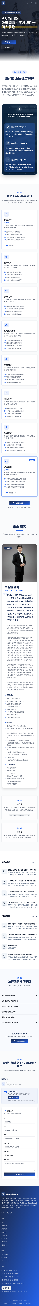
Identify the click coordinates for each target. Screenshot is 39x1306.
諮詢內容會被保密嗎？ (9, 1012)
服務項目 (4, 1229)
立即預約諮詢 (19, 503)
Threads (6, 1261)
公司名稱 (6, 1143)
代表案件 (7, 47)
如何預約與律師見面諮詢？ (11, 1022)
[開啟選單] (35, 3)
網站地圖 (28, 1303)
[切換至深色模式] (31, 3)
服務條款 (14, 1303)
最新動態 (4, 1242)
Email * (6, 1126)
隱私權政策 (7, 1303)
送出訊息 (21, 1174)
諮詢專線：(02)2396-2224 (11, 1277)
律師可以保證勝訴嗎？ (9, 1017)
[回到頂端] (34, 1303)
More (34, 862)
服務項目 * (7, 1151)
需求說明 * (7, 1160)
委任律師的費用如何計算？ (11, 1001)
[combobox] (19, 1155)
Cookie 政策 (21, 1303)
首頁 (3, 1222)
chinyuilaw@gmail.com (11, 1270)
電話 (5, 1135)
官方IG (6, 1258)
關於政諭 (4, 1226)
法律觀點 (4, 1238)
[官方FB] (3, 1212)
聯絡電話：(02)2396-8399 (11, 1273)
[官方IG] (7, 1212)
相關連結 (4, 1245)
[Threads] (11, 1212)
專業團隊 (4, 1232)
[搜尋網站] (27, 3)
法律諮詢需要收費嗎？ (9, 995)
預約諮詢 (7, 42)
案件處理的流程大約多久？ (11, 1006)
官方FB (6, 1254)
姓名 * (5, 1118)
